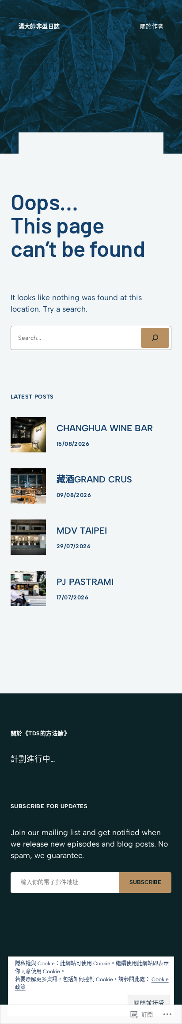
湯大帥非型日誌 (39, 26)
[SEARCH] (155, 338)
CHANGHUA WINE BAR (105, 428)
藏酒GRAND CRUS (94, 479)
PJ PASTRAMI (85, 581)
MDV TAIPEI (82, 530)
